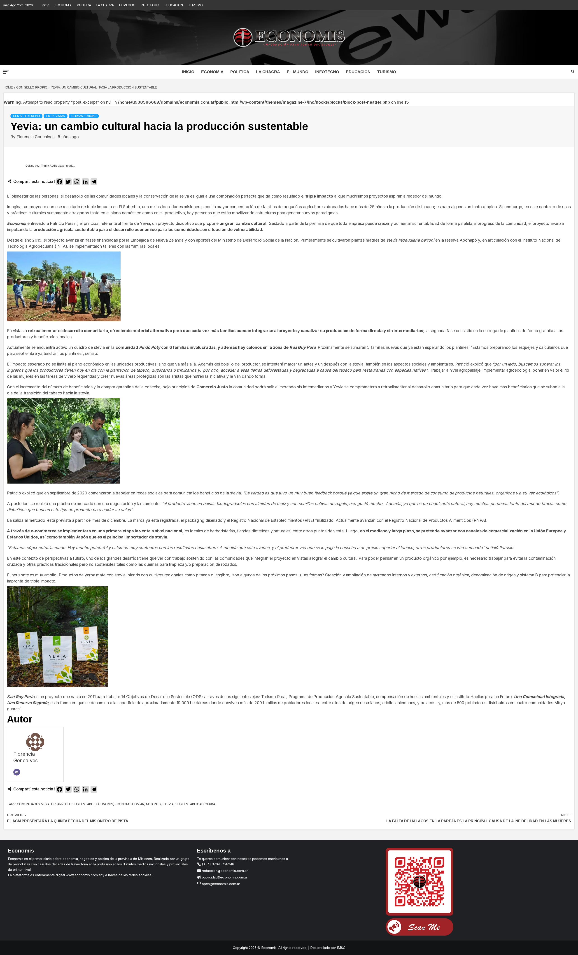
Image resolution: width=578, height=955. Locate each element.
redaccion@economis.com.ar (224, 871)
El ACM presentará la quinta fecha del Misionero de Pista (67, 818)
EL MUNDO (127, 5)
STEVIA (168, 804)
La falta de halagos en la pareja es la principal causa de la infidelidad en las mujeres (478, 818)
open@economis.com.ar (220, 884)
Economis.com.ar (129, 804)
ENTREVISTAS (55, 116)
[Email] (16, 772)
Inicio (45, 5)
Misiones (153, 804)
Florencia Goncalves (36, 136)
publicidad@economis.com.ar (224, 877)
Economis (104, 804)
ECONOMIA (63, 5)
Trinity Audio (49, 165)
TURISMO (195, 5)
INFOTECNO (150, 5)
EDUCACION (174, 5)
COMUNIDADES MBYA (33, 804)
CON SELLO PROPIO (26, 116)
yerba (210, 804)
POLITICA (84, 5)
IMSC (340, 948)
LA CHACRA (105, 5)
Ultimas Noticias (83, 116)
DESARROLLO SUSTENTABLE (73, 804)
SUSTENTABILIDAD (189, 804)
